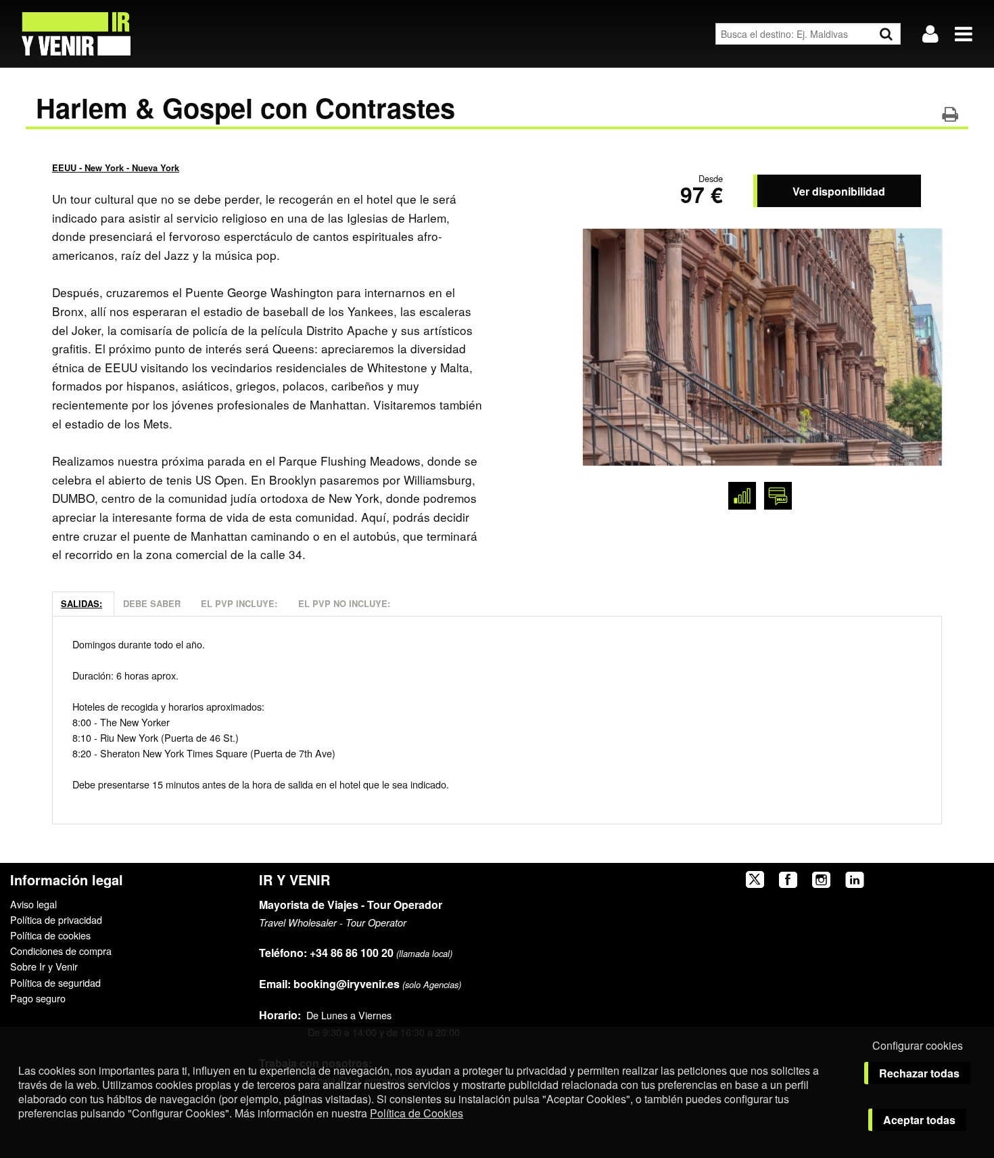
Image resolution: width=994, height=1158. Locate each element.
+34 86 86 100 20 (352, 952)
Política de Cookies (416, 1113)
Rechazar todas (919, 1073)
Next (916, 344)
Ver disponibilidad (838, 191)
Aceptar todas (919, 1120)
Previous (608, 344)
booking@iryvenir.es (329, 984)
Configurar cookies (917, 1045)
